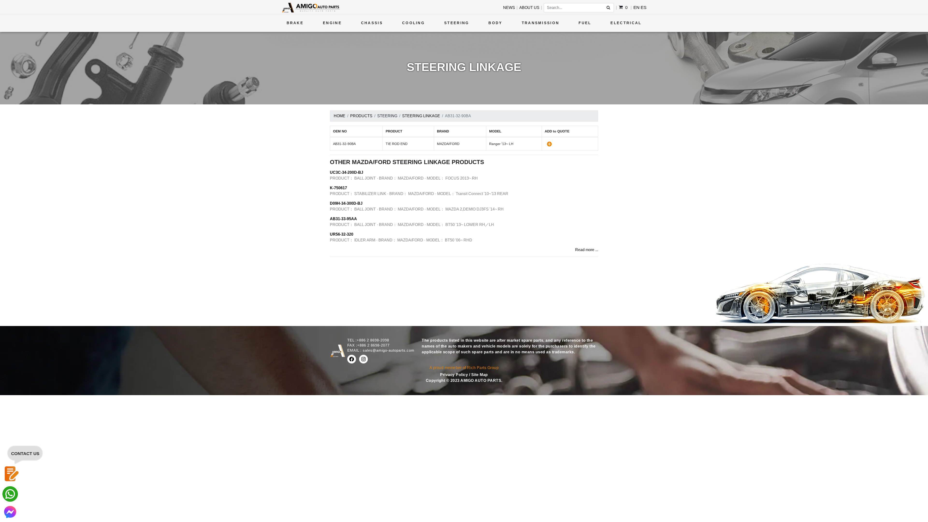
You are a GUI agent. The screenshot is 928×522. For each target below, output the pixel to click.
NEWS (509, 8)
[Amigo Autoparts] (311, 7)
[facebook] (351, 359)
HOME (339, 116)
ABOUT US (529, 8)
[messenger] (10, 511)
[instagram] (363, 359)
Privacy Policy (454, 375)
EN (636, 7)
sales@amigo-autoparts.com (388, 350)
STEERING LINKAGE (421, 116)
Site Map (479, 375)
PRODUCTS (361, 116)
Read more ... (586, 250)
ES (643, 7)
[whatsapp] (10, 494)
